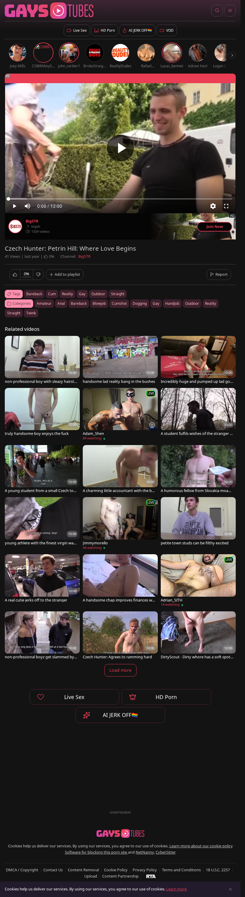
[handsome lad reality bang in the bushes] (120, 360)
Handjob (172, 303)
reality (67, 293)
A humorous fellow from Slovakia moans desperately (196, 490)
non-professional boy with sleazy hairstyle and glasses (41, 381)
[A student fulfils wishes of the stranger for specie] (198, 412)
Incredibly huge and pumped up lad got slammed (196, 381)
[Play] (120, 148)
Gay (156, 303)
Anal (61, 303)
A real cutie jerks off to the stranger (36, 600)
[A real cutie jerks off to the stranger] (42, 578)
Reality (210, 303)
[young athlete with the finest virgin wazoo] (42, 521)
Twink (31, 313)
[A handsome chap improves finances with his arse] (120, 578)
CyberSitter (166, 852)
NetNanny (145, 852)
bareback (34, 293)
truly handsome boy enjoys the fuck (37, 433)
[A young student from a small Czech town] (42, 469)
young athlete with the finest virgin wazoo (40, 543)
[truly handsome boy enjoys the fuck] (42, 412)
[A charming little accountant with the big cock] (120, 469)
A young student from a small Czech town (40, 490)
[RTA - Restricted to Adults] (151, 876)
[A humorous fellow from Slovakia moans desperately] (198, 469)
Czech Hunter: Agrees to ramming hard (117, 657)
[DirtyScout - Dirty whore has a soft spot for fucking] (198, 635)
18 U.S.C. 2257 (218, 869)
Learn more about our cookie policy (201, 846)
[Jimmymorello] (120, 524)
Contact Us (53, 869)
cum (52, 293)
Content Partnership (120, 876)
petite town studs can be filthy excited (195, 543)
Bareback (79, 303)
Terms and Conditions (181, 869)
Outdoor (192, 303)
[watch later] (12, 343)
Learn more (176, 889)
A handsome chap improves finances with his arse (118, 600)
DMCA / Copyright (22, 869)
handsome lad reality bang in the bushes (119, 381)
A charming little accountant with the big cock (119, 490)
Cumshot (119, 303)
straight (117, 293)
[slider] (120, 198)
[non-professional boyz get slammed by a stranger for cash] (42, 635)
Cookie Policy (116, 869)
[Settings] (213, 206)
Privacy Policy (145, 869)
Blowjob (99, 303)
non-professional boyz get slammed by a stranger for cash (41, 657)
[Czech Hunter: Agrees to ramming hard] (120, 635)
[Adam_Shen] (120, 415)
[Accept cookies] (230, 889)
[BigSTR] (15, 226)
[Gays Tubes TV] (120, 833)
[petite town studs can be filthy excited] (198, 521)
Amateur (44, 303)
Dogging (140, 303)
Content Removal (83, 869)
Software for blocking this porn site (96, 852)
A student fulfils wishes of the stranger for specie (197, 433)
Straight (13, 313)
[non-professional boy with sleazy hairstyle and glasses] (42, 360)
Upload (90, 876)
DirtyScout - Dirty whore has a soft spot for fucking (196, 657)
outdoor (98, 293)
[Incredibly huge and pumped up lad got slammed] (198, 360)
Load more (120, 670)
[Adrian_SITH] (198, 581)
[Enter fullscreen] (226, 206)
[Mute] (27, 206)
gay (82, 293)
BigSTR (32, 221)
